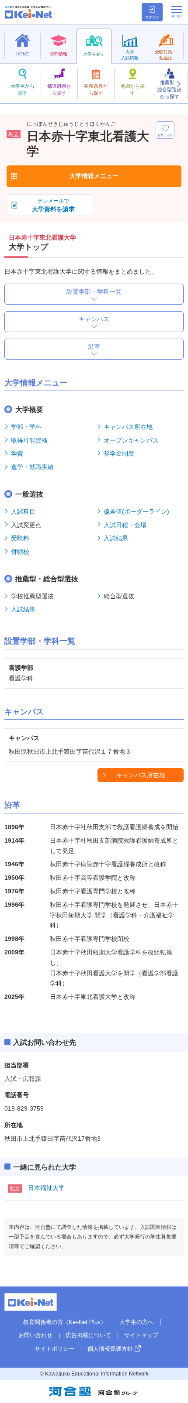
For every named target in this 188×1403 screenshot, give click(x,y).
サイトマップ (141, 1335)
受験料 (20, 538)
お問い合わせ (35, 1335)
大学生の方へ (136, 1322)
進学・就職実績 (32, 466)
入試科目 (23, 511)
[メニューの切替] (177, 12)
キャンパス (94, 319)
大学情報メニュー (94, 175)
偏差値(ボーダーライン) (136, 511)
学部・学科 (26, 426)
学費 (17, 453)
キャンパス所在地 (128, 426)
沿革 (94, 346)
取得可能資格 (29, 440)
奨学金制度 (119, 453)
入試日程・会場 (125, 524)
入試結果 (116, 538)
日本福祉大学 (46, 1187)
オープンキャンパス (131, 440)
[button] (178, 84)
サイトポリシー (54, 1348)
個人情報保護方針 (110, 1348)
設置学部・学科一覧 (94, 291)
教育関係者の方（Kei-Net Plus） (64, 1322)
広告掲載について (88, 1335)
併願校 (20, 551)
